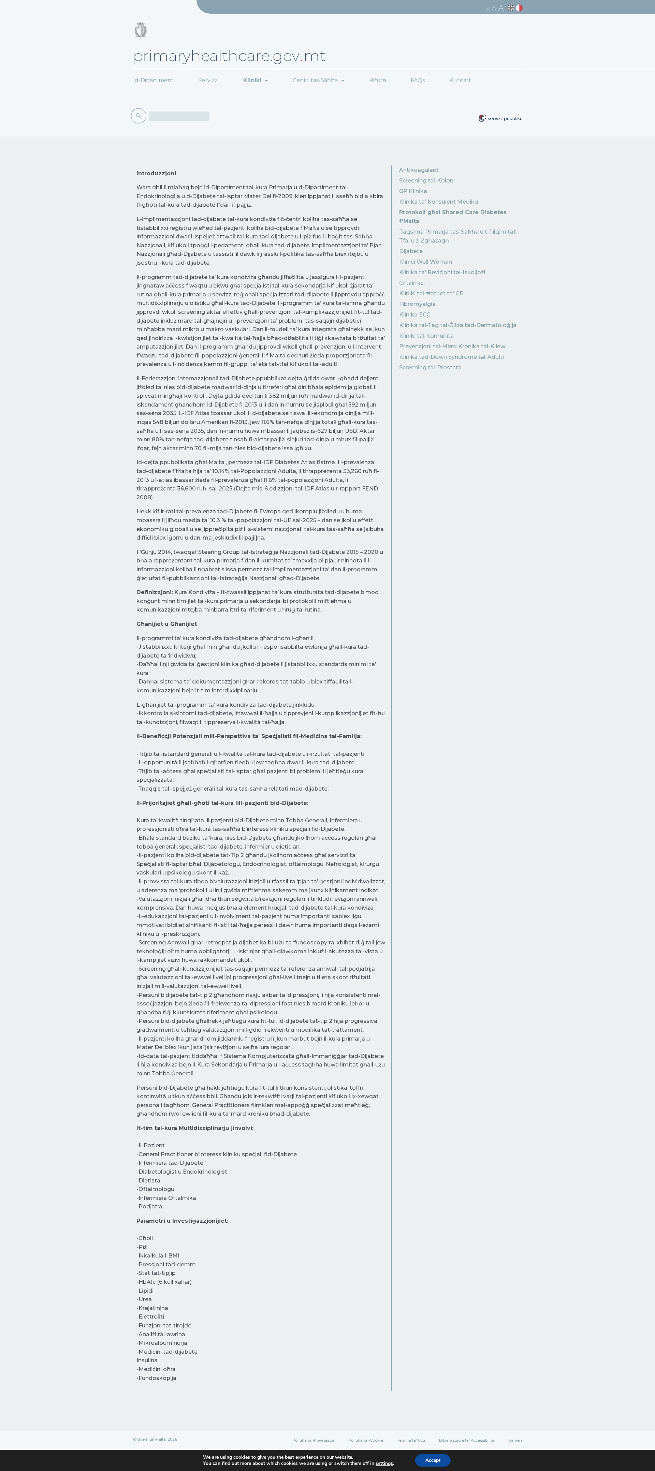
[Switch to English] (511, 8)
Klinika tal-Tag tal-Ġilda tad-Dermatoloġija (457, 325)
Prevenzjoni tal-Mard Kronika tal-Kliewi (453, 346)
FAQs (418, 80)
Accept (432, 1460)
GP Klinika (413, 191)
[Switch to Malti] (520, 8)
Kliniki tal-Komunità (426, 336)
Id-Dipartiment (153, 80)
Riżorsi (377, 80)
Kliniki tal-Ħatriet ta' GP (431, 293)
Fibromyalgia (417, 304)
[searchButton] (140, 116)
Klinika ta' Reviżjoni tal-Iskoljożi (442, 272)
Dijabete (411, 251)
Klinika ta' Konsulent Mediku (438, 201)
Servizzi (208, 80)
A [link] (488, 9)
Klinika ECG (415, 314)
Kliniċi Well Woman (425, 262)
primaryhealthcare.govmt (229, 55)
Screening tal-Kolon (426, 180)
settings (384, 1463)
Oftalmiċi (412, 283)
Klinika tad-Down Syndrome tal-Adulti (451, 357)
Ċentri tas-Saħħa (315, 80)
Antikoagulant (419, 170)
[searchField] (179, 116)
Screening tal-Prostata (430, 367)
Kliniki (252, 80)
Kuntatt (460, 80)
